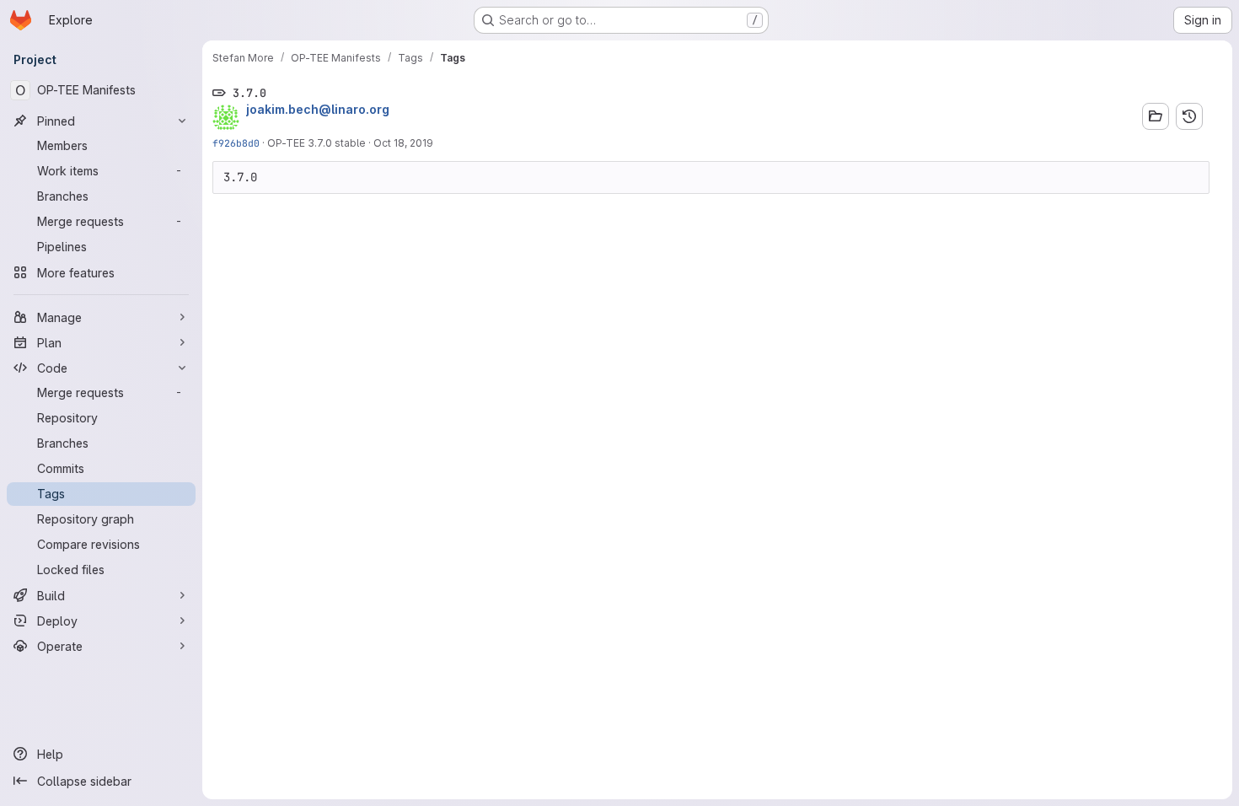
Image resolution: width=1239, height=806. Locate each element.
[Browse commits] (1189, 116)
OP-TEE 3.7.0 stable (316, 143)
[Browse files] (1155, 116)
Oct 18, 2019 (403, 143)
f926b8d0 (236, 143)
